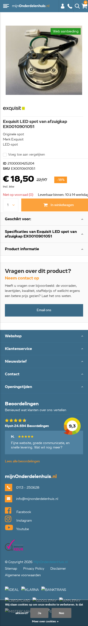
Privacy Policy (33, 568)
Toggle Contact (44, 374)
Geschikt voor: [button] (18, 219)
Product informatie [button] (22, 249)
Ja (39, 613)
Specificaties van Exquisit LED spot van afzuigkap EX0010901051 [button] (41, 234)
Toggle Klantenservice (44, 349)
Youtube (22, 529)
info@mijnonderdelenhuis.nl (37, 499)
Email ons (44, 310)
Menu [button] (6, 6)
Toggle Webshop (44, 336)
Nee (61, 613)
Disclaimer (58, 568)
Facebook (23, 512)
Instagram (23, 520)
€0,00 (83, 5)
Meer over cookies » (45, 621)
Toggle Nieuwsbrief (44, 362)
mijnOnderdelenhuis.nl (30, 6)
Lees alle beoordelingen (22, 461)
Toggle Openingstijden (44, 387)
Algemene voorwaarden (23, 575)
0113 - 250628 (69, 8)
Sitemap (11, 568)
